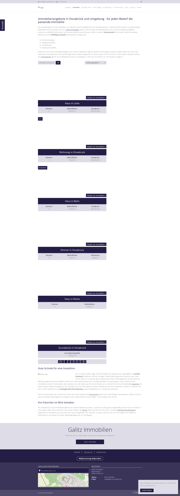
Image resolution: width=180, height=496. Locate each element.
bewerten (135, 384)
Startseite (68, 7)
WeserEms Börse (86, 7)
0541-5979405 (61, 2)
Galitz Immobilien (72, 30)
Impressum (88, 452)
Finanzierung (94, 394)
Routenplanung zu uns (48, 471)
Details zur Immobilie (95, 98)
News (126, 7)
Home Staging (97, 7)
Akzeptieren (147, 490)
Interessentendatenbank (126, 410)
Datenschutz (101, 452)
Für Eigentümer (107, 7)
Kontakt (139, 7)
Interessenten (46, 57)
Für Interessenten (118, 7)
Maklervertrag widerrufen (90, 458)
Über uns (132, 7)
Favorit (84, 410)
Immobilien (76, 7)
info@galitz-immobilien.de (47, 2)
